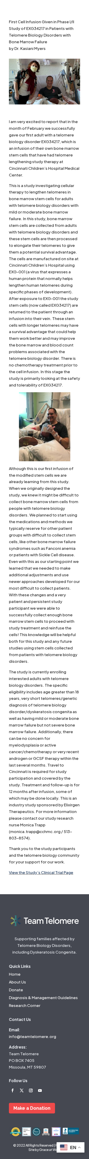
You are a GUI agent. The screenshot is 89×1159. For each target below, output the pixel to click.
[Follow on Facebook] (12, 1090)
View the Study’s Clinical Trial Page (41, 872)
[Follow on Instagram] (30, 1090)
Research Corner (24, 1005)
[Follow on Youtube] (40, 1090)
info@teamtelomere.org (32, 1036)
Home (15, 974)
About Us (17, 981)
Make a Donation (31, 1108)
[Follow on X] (21, 1090)
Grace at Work (50, 1149)
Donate (16, 989)
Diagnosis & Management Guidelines (43, 997)
